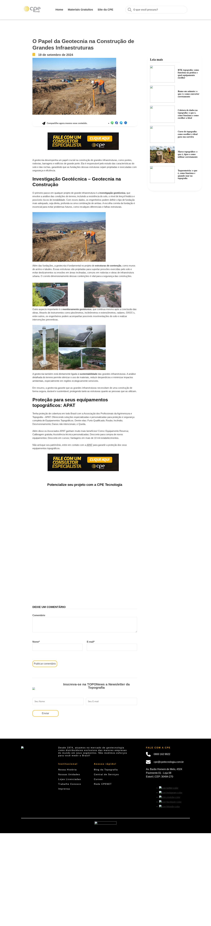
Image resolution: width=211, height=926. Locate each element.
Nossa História (67, 769)
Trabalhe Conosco (69, 784)
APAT (89, 445)
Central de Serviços (106, 774)
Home (59, 9)
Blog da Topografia (106, 769)
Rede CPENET (103, 784)
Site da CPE (105, 9)
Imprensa (64, 789)
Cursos (98, 779)
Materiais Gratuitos (80, 9)
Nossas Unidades (69, 774)
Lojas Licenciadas (69, 779)
